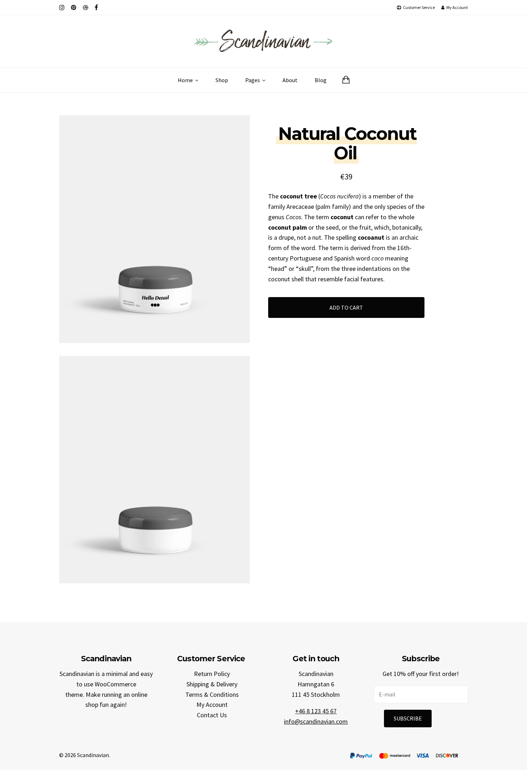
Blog (321, 80)
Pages (253, 80)
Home (186, 80)
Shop (221, 80)
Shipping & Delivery (211, 684)
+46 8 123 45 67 (316, 711)
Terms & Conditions (212, 694)
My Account (212, 704)
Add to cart (346, 307)
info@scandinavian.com (316, 721)
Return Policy (212, 674)
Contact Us (212, 715)
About (290, 80)
